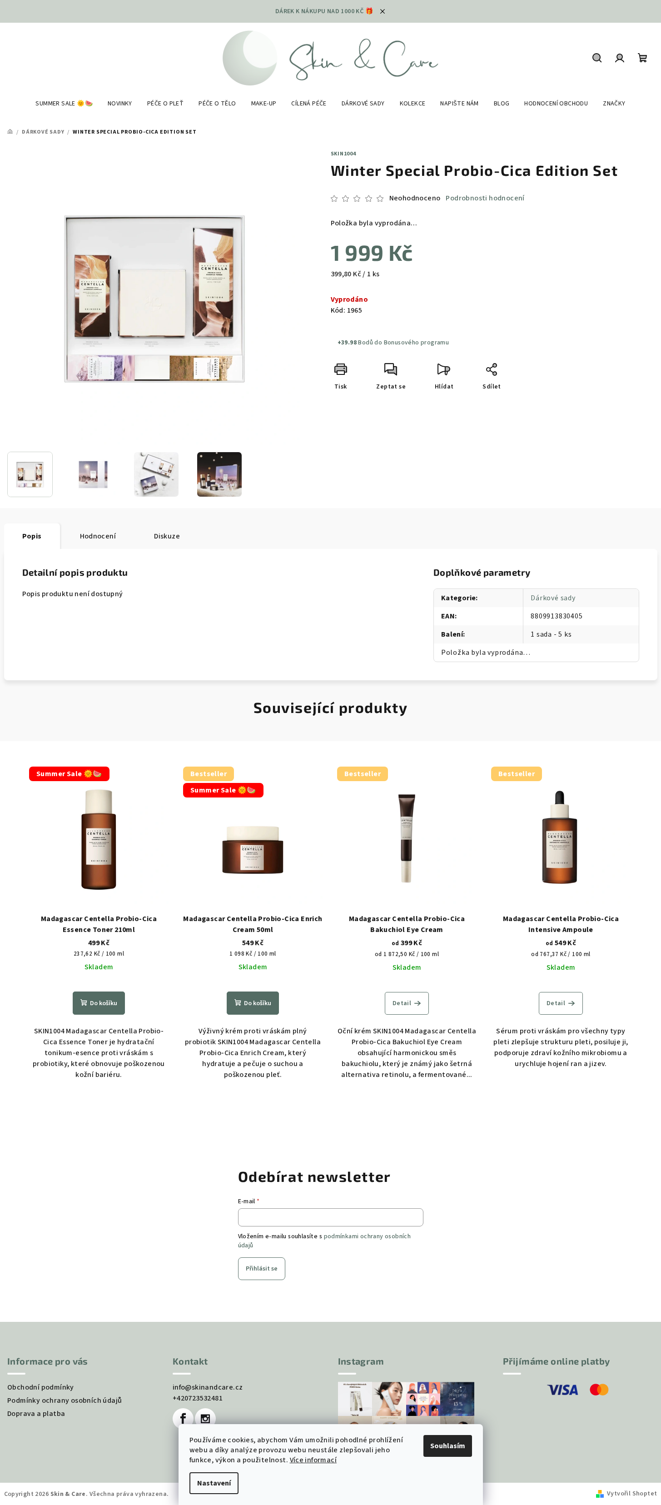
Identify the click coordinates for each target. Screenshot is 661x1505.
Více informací (313, 1460)
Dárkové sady (553, 598)
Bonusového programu (416, 342)
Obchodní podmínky (40, 1387)
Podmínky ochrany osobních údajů (64, 1400)
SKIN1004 (343, 154)
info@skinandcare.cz (208, 1387)
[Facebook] (183, 1418)
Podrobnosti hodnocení (485, 198)
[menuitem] (64, 103)
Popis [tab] (32, 536)
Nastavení (214, 1483)
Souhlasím (447, 1446)
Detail (402, 1003)
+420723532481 (198, 1398)
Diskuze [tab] (167, 536)
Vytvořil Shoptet (632, 1493)
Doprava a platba (36, 1414)
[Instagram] (205, 1418)
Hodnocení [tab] (98, 536)
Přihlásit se (262, 1268)
